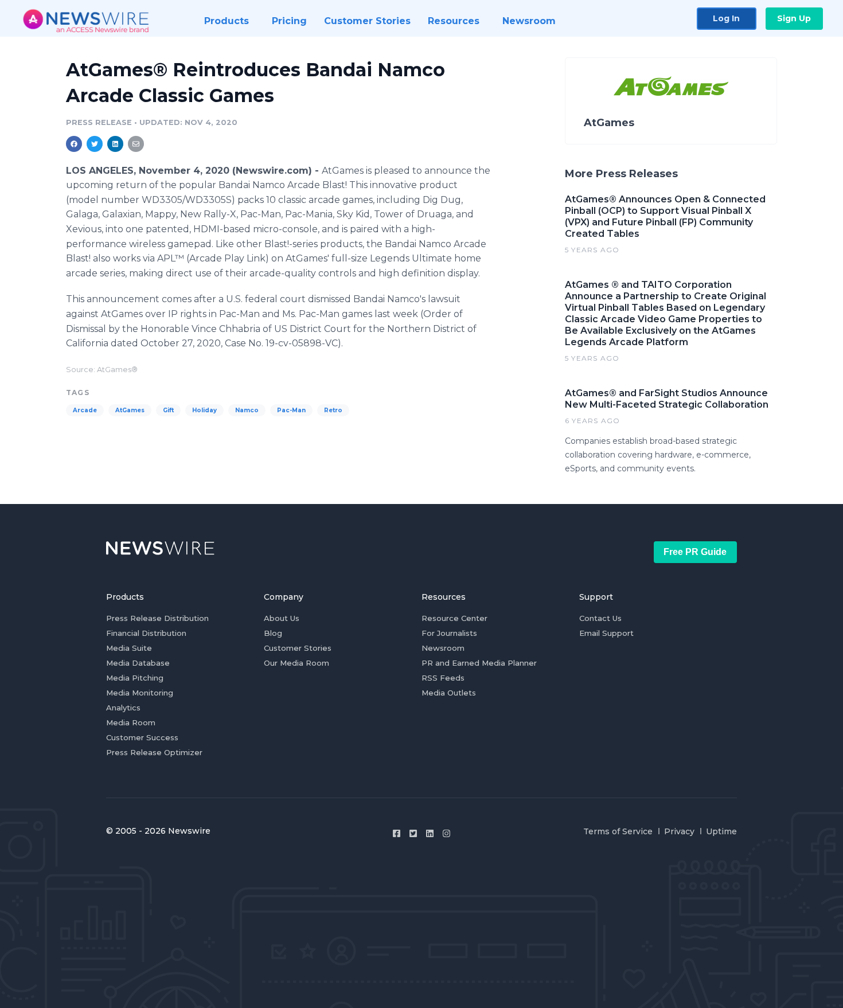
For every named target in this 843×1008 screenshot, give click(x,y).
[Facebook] (396, 833)
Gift (168, 410)
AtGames (130, 410)
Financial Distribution (146, 633)
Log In (726, 18)
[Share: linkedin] (115, 143)
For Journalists (449, 633)
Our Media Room (296, 662)
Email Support (606, 633)
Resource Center (454, 618)
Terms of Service (618, 831)
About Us (281, 618)
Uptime (721, 831)
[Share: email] (135, 143)
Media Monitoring (139, 692)
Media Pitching (134, 677)
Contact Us (600, 618)
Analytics (123, 707)
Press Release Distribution (157, 618)
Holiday (204, 410)
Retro (333, 410)
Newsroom (443, 648)
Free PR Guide (695, 552)
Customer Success (142, 737)
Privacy (679, 831)
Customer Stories (297, 648)
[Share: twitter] (94, 143)
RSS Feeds (443, 677)
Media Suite (129, 648)
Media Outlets (449, 692)
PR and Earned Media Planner (479, 662)
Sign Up (794, 18)
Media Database (138, 662)
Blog (273, 633)
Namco (247, 410)
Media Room (130, 722)
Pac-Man (291, 410)
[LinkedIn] (430, 833)
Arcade (85, 410)
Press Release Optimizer (154, 752)
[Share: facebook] (74, 143)
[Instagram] (446, 833)
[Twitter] (413, 833)
